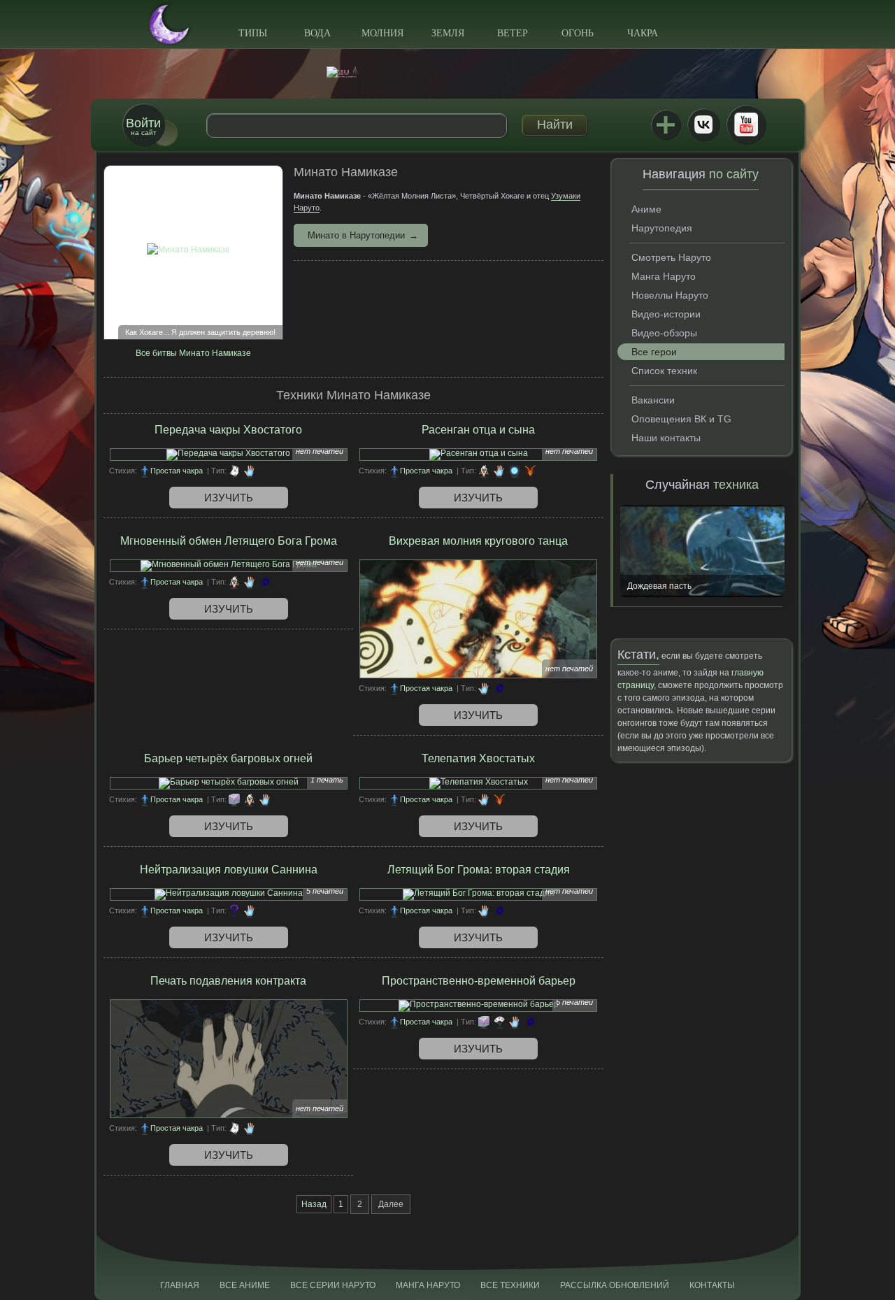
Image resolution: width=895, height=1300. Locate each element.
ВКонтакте (703, 124)
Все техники (510, 1285)
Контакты (712, 1285)
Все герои (654, 351)
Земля (447, 33)
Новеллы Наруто (669, 295)
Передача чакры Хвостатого (228, 430)
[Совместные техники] (483, 470)
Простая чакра (176, 470)
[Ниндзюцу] (249, 470)
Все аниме (245, 1285)
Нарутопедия (661, 228)
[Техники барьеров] (234, 799)
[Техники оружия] (499, 1021)
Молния (382, 33)
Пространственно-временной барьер (478, 981)
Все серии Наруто (332, 1285)
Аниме (646, 209)
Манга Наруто (663, 276)
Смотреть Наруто (671, 257)
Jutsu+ (665, 124)
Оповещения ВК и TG (681, 418)
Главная (179, 1285)
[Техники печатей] (234, 470)
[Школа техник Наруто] (447, 72)
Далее (390, 1204)
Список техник (664, 370)
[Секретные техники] (234, 910)
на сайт (143, 126)
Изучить (228, 497)
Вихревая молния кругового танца (478, 541)
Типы (252, 33)
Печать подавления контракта (228, 981)
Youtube (746, 124)
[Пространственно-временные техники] (265, 582)
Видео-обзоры (664, 332)
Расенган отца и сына (478, 430)
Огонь (577, 33)
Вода (317, 33)
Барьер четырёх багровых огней (228, 758)
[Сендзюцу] (514, 470)
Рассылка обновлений (614, 1285)
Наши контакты (666, 437)
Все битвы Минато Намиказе (193, 353)
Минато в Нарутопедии (356, 235)
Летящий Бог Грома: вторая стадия (478, 870)
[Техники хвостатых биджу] (530, 470)
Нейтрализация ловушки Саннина (228, 870)
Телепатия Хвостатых (478, 758)
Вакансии (653, 400)
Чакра (642, 33)
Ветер (512, 33)
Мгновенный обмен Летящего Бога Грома (228, 541)
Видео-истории (666, 314)
